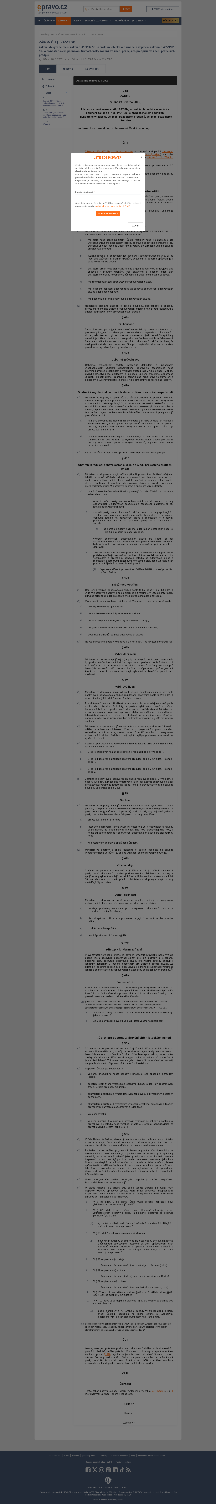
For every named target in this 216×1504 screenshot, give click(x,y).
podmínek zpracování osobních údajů (112, 206)
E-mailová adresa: (84, 192)
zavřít (135, 226)
